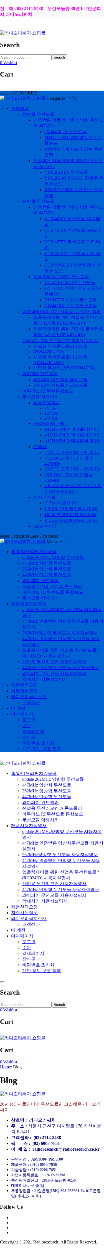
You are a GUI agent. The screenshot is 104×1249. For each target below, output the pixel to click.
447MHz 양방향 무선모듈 (46, 785)
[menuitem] (20, 108)
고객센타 (31, 924)
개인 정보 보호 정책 (41, 970)
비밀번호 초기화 (38, 965)
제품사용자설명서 (29, 825)
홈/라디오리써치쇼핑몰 (34, 773)
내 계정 (18, 930)
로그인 (28, 941)
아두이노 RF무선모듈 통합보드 (52, 814)
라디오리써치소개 (29, 918)
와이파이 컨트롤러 (40, 802)
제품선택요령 (24, 906)
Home (5, 1066)
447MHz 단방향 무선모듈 (46, 796)
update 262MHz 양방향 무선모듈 (53, 779)
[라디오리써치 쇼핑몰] (22, 33)
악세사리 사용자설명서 (45, 901)
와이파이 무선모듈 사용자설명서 (54, 895)
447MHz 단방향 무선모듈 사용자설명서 (60, 889)
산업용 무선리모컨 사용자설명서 (54, 883)
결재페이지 (33, 953)
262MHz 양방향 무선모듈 (46, 790)
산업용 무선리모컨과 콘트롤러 (52, 808)
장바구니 (31, 959)
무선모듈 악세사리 (40, 819)
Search (59, 57)
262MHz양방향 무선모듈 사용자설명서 (60, 854)
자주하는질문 (24, 912)
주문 (26, 947)
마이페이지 (22, 936)
